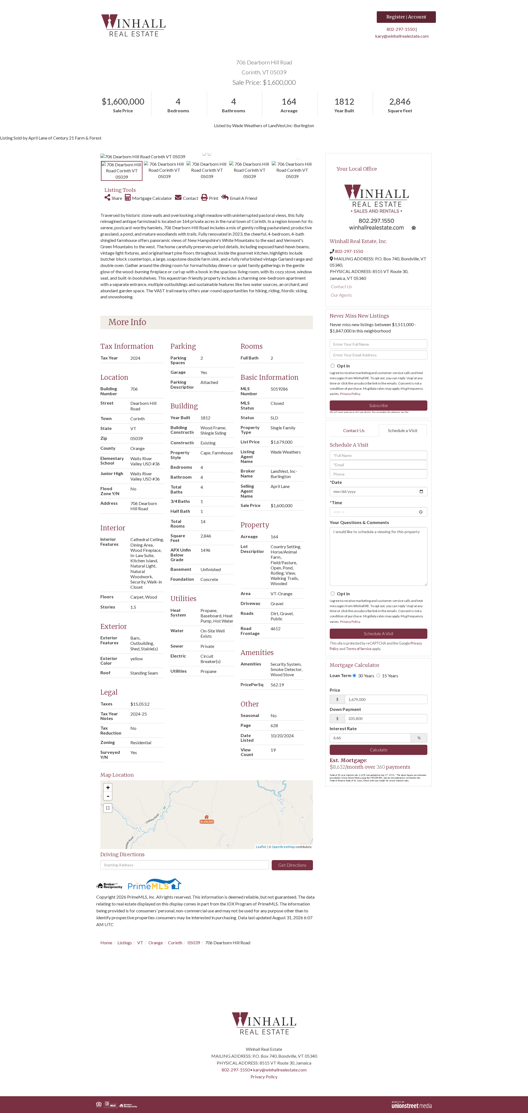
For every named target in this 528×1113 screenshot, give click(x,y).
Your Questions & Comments (359, 522)
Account (417, 17)
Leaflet (261, 847)
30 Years (365, 675)
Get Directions (292, 865)
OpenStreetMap (283, 847)
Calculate (378, 749)
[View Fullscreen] (108, 808)
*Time (336, 502)
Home (106, 942)
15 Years (389, 675)
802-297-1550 (401, 29)
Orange (155, 942)
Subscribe (378, 405)
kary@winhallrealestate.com (402, 36)
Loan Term (340, 675)
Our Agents (341, 295)
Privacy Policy (350, 394)
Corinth (175, 942)
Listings (124, 942)
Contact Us (341, 286)
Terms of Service (359, 648)
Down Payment (345, 709)
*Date (336, 482)
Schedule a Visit (402, 430)
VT (140, 942)
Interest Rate (343, 728)
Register (395, 17)
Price (335, 689)
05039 (194, 942)
